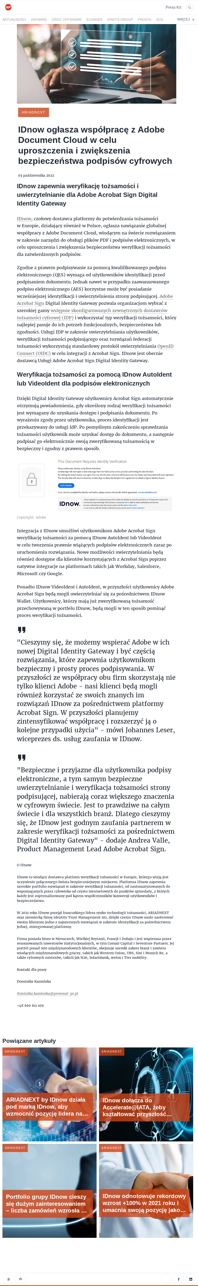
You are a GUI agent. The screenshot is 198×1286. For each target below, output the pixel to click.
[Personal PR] (8, 11)
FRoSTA (144, 19)
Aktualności (14, 19)
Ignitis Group (120, 19)
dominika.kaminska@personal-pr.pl (47, 993)
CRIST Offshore (67, 19)
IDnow (24, 218)
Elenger (94, 19)
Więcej (183, 19)
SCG (159, 19)
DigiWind (39, 19)
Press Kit (173, 7)
